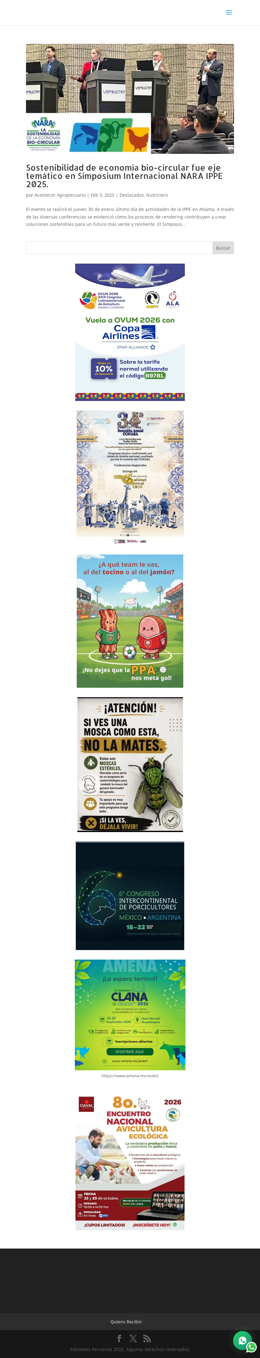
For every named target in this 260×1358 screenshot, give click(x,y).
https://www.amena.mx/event (130, 1076)
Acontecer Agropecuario (60, 195)
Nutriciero (157, 195)
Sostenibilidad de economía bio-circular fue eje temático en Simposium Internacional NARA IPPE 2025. (124, 175)
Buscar (223, 248)
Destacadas (132, 195)
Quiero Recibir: (126, 1322)
